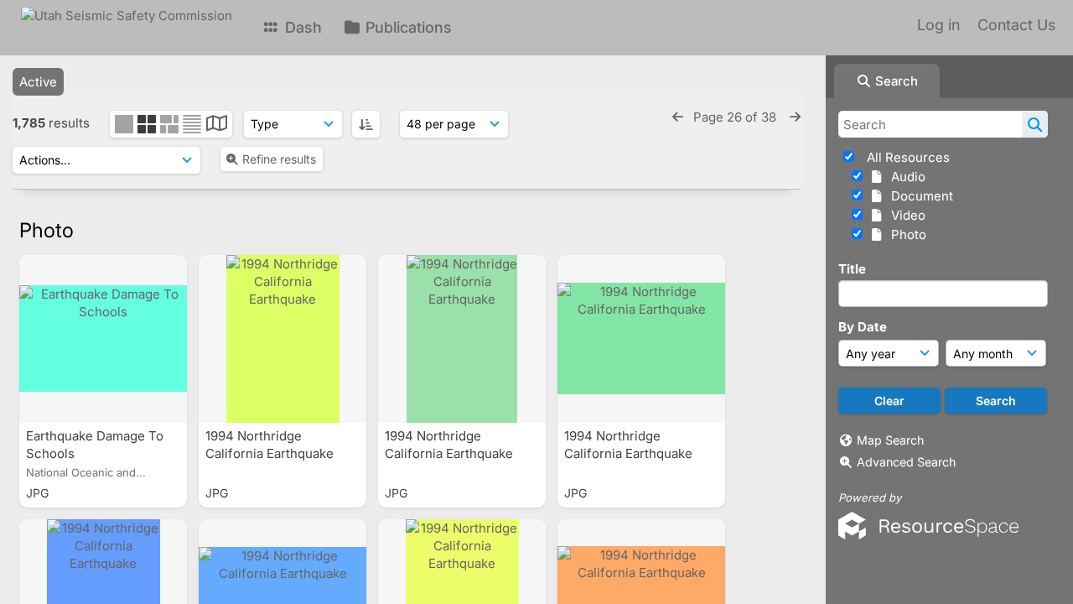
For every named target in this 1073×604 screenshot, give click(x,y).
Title (852, 269)
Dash (301, 27)
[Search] (1035, 124)
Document (918, 196)
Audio (904, 177)
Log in (938, 25)
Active (38, 82)
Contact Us (1016, 25)
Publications (406, 27)
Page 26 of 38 (736, 117)
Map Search (890, 440)
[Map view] (217, 125)
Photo (905, 234)
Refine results (279, 159)
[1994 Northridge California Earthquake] (282, 339)
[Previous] (677, 117)
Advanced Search (906, 462)
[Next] (795, 117)
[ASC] (366, 124)
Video (904, 215)
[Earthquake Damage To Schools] (103, 339)
